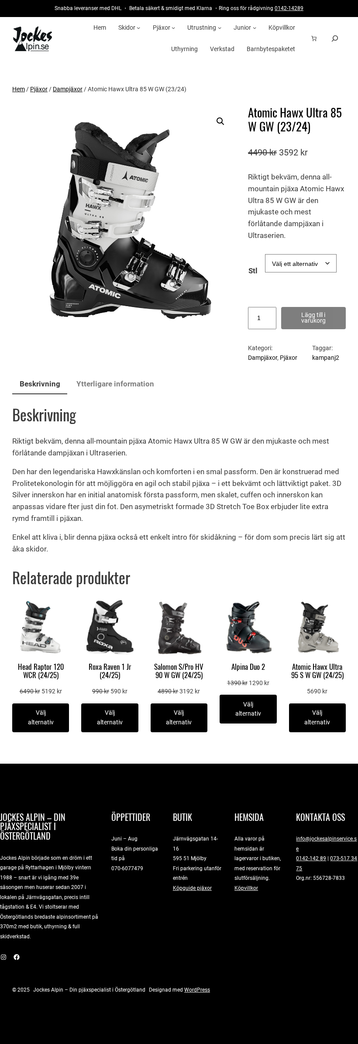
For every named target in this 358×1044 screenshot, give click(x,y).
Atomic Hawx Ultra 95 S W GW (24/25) (317, 671)
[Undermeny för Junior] (254, 27)
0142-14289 (289, 8)
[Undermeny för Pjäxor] (173, 27)
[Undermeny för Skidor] (138, 27)
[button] (220, 121)
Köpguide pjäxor (192, 888)
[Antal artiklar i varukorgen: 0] (313, 38)
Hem (18, 89)
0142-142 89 (311, 858)
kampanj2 (325, 357)
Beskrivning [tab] (40, 384)
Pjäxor (39, 89)
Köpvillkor (246, 888)
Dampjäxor (68, 89)
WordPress (197, 989)
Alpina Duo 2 (248, 667)
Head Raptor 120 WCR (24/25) (41, 671)
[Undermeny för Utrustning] (219, 27)
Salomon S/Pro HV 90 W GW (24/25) (178, 671)
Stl (253, 271)
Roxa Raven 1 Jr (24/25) (110, 671)
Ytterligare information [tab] (115, 384)
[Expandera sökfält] (335, 38)
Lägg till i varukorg (313, 317)
